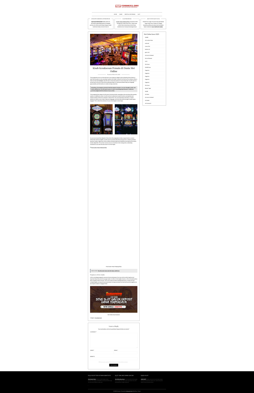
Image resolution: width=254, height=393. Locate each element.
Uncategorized (98, 317)
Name (92, 350)
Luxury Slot (147, 46)
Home (115, 14)
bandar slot (147, 49)
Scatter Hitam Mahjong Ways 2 (123, 21)
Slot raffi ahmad (148, 58)
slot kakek (147, 100)
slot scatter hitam (149, 40)
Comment (93, 331)
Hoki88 (146, 37)
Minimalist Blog (129, 391)
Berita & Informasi (130, 14)
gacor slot (147, 52)
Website (92, 356)
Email (116, 350)
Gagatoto (147, 70)
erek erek (147, 43)
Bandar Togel (148, 88)
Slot (139, 14)
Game (120, 14)
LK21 (146, 61)
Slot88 (146, 91)
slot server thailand (149, 55)
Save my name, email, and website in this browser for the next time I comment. (114, 362)
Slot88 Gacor (148, 67)
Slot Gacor (147, 64)
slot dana (147, 94)
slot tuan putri (148, 103)
